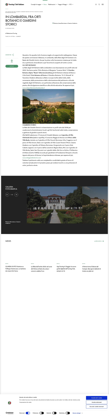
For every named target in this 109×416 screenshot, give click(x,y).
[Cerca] (99, 4)
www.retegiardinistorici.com (31, 158)
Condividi (8, 54)
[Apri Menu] (103, 4)
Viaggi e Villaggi (62, 4)
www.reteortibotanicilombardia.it (33, 88)
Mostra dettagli (77, 413)
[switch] (42, 413)
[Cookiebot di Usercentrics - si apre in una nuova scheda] (9, 413)
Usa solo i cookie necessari (97, 406)
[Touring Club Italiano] (14, 4)
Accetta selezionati (97, 402)
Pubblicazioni (51, 4)
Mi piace (12, 66)
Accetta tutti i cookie (96, 398)
